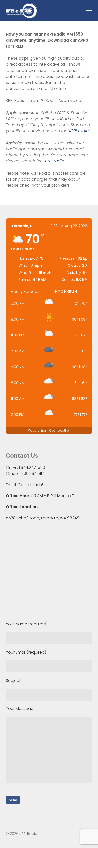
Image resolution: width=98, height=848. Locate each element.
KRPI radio (79, 131)
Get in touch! (30, 485)
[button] (89, 10)
